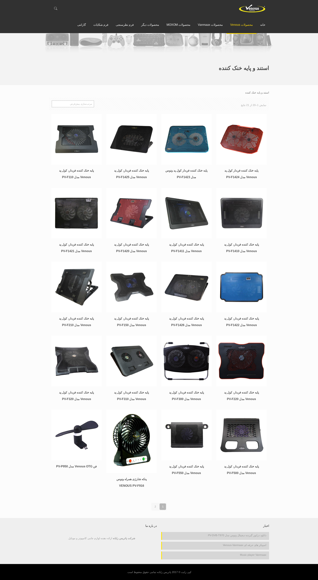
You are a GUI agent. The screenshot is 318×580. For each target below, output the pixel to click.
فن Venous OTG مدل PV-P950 (76, 466)
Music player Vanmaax (253, 554)
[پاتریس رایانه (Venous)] (252, 8)
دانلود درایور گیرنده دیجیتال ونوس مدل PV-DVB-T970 (237, 535)
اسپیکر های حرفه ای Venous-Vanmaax (244, 545)
